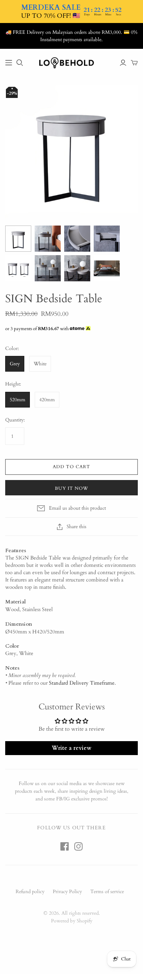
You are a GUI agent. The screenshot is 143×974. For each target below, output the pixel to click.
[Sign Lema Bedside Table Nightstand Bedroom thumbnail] (48, 239)
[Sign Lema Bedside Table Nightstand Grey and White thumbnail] (18, 268)
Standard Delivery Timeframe (82, 682)
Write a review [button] (71, 748)
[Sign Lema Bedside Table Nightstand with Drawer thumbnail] (107, 239)
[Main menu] (8, 62)
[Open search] (19, 62)
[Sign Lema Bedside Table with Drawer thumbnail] (77, 239)
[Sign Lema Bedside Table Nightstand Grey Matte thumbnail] (18, 239)
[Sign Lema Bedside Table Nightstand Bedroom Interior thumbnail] (107, 268)
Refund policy (30, 891)
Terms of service (107, 891)
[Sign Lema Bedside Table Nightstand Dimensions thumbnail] (48, 268)
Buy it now (71, 488)
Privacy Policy (67, 891)
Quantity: (15, 420)
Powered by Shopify (71, 921)
